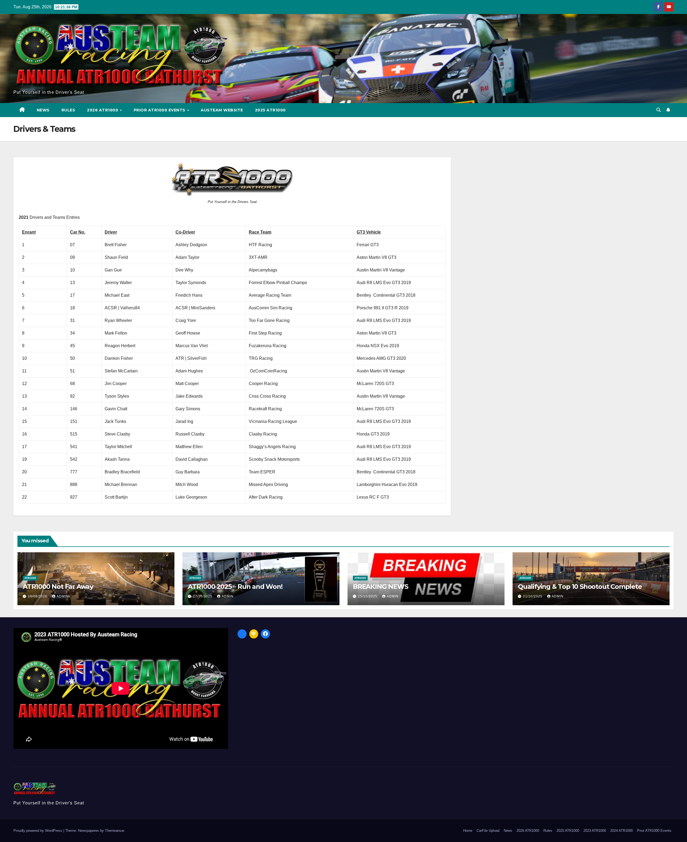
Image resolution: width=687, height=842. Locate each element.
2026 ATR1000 (103, 110)
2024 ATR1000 (621, 831)
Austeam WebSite (222, 110)
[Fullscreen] (242, 634)
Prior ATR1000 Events (160, 110)
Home (467, 831)
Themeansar (114, 831)
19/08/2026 (38, 596)
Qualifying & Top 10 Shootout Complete (580, 586)
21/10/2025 (533, 596)
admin (62, 596)
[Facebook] (265, 634)
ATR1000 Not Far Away (58, 586)
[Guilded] (254, 634)
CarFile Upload (488, 831)
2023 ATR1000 (594, 831)
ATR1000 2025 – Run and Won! (235, 586)
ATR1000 (30, 577)
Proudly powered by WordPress (38, 831)
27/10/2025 (203, 596)
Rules (68, 110)
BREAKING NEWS (380, 586)
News (43, 110)
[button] (658, 110)
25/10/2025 (368, 596)
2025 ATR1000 (270, 110)
